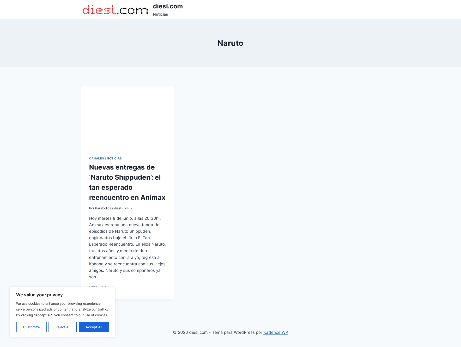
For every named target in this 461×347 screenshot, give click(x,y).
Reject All (62, 327)
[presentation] (127, 117)
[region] (62, 312)
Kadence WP (275, 332)
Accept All (94, 327)
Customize (31, 327)
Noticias (114, 158)
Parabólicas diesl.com (112, 208)
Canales (96, 158)
